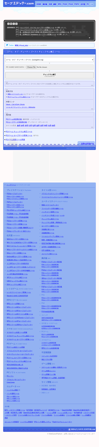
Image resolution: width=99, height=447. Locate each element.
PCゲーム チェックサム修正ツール (19, 97)
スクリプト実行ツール (49, 254)
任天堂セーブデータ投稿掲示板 (51, 328)
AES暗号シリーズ (40, 410)
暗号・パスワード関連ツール (15, 410)
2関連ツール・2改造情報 (17, 217)
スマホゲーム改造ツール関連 (17, 332)
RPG (59, 4)
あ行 (18, 125)
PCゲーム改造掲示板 (14, 119)
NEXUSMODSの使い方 (15, 365)
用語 (6, 418)
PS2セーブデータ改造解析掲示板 (51, 306)
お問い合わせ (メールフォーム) (75, 434)
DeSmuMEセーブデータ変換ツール (19, 256)
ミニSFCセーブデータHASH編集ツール (21, 270)
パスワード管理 (11, 415)
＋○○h (62, 215)
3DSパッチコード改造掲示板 (50, 281)
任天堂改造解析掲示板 (48, 326)
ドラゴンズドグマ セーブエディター (19, 351)
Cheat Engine (11, 382)
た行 (30, 125)
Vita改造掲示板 (48, 311)
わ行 (53, 125)
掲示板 (45, 4)
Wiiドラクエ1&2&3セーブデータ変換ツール (22, 242)
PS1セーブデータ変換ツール (17, 224)
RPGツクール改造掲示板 (50, 348)
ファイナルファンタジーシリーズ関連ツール (57, 197)
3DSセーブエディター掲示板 (52, 278)
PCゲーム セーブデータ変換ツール (19, 135)
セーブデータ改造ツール (15, 196)
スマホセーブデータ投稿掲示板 (51, 345)
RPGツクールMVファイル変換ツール (20, 314)
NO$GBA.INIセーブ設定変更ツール (19, 260)
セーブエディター (14, 194)
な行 (34, 125)
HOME (38, 4)
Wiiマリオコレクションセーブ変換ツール (21, 246)
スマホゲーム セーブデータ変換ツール (20, 339)
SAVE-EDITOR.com (86, 429)
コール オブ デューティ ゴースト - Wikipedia (20, 107)
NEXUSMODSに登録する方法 (17, 368)
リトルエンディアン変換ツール (53, 236)
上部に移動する (87, 144)
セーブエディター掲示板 (52, 262)
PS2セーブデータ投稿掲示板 (50, 308)
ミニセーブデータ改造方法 (18, 263)
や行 (45, 125)
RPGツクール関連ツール (15, 304)
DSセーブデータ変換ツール (16, 253)
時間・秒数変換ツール (49, 240)
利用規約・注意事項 (49, 389)
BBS (49, 258)
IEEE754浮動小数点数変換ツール (53, 243)
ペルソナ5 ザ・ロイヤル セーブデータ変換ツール (37, 28)
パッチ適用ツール (13, 393)
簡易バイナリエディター (16, 94)
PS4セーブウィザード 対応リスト (19, 231)
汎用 (50, 4)
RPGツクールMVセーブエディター (19, 311)
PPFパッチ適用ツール (13, 398)
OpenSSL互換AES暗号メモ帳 (33, 413)
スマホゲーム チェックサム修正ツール (20, 336)
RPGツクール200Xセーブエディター (20, 325)
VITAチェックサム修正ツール (18, 210)
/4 (65, 4)
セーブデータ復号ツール (15, 207)
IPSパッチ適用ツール (13, 396)
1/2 (71, 4)
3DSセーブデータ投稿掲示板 (50, 283)
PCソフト (10, 376)
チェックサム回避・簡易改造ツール (54, 222)
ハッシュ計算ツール (65, 413)
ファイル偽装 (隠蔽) (73, 415)
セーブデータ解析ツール (50, 226)
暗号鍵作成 (78, 413)
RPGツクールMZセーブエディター (19, 307)
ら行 (49, 125)
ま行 (42, 125)
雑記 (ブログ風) (47, 359)
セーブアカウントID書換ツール (17, 198)
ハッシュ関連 (51, 413)
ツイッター (91, 434)
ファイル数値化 (46, 415)
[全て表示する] (89, 37)
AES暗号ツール (53, 410)
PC (88, 4)
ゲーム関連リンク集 (49, 374)
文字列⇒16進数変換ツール (51, 247)
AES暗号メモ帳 (16, 413)
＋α (91, 4)
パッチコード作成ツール (50, 215)
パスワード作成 (88, 413)
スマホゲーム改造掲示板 (49, 342)
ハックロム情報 (12, 390)
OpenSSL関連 (67, 410)
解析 (55, 4)
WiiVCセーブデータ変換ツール (17, 239)
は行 (38, 125)
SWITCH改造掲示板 (47, 318)
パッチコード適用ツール (50, 212)
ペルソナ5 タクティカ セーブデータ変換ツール (36, 30)
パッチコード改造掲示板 (50, 264)
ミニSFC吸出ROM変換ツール (17, 274)
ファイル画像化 (59, 415)
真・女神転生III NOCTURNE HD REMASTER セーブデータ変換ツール (44, 32)
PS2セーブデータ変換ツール (17, 221)
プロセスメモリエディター (16, 380)
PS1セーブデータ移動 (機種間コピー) (20, 228)
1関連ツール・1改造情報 (17, 214)
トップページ (11, 185)
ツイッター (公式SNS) (49, 356)
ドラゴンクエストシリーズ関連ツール (55, 194)
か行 (22, 125)
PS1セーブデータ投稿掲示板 (50, 300)
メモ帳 (7, 413)
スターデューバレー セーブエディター (20, 354)
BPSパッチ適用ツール (13, 400)
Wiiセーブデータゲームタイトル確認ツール (22, 249)
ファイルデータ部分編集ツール (53, 208)
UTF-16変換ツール (48, 250)
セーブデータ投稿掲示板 (50, 266)
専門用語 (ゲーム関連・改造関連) (53, 378)
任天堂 (83, 4)
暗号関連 (29, 410)
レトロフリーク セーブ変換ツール (19, 292)
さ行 (26, 125)
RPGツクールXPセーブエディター (19, 321)
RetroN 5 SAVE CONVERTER (17, 296)
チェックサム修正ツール (50, 219)
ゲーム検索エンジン (49, 371)
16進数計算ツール (48, 229)
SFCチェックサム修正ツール (17, 277)
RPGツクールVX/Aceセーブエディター (20, 318)
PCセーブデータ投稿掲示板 (16, 122)
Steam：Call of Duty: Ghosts (15, 104)
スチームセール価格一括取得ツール (54, 367)
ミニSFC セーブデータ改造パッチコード (21, 267)
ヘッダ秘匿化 (86, 415)
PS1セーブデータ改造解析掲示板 (51, 297)
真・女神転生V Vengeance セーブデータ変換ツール (38, 34)
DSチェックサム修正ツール (16, 284)
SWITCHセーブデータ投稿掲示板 (51, 320)
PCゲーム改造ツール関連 (15, 140)
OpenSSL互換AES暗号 (81, 410)
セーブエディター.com (23, 185)
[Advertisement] (49, 13)
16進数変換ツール (48, 233)
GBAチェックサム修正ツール (17, 281)
